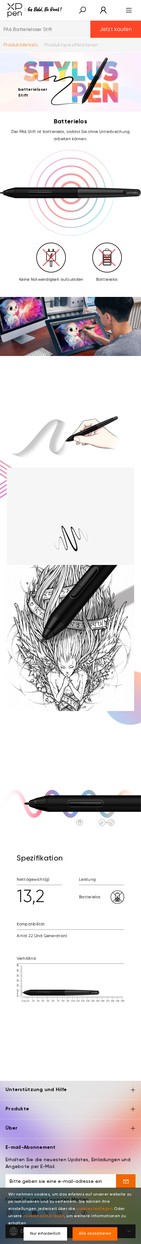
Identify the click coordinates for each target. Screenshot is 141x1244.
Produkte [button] (17, 1109)
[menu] (126, 10)
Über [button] (11, 1128)
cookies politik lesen (43, 1216)
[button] (82, 10)
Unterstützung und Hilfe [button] (36, 1089)
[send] (126, 1181)
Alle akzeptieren (95, 1234)
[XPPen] (34, 10)
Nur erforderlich (45, 1234)
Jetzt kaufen (116, 29)
